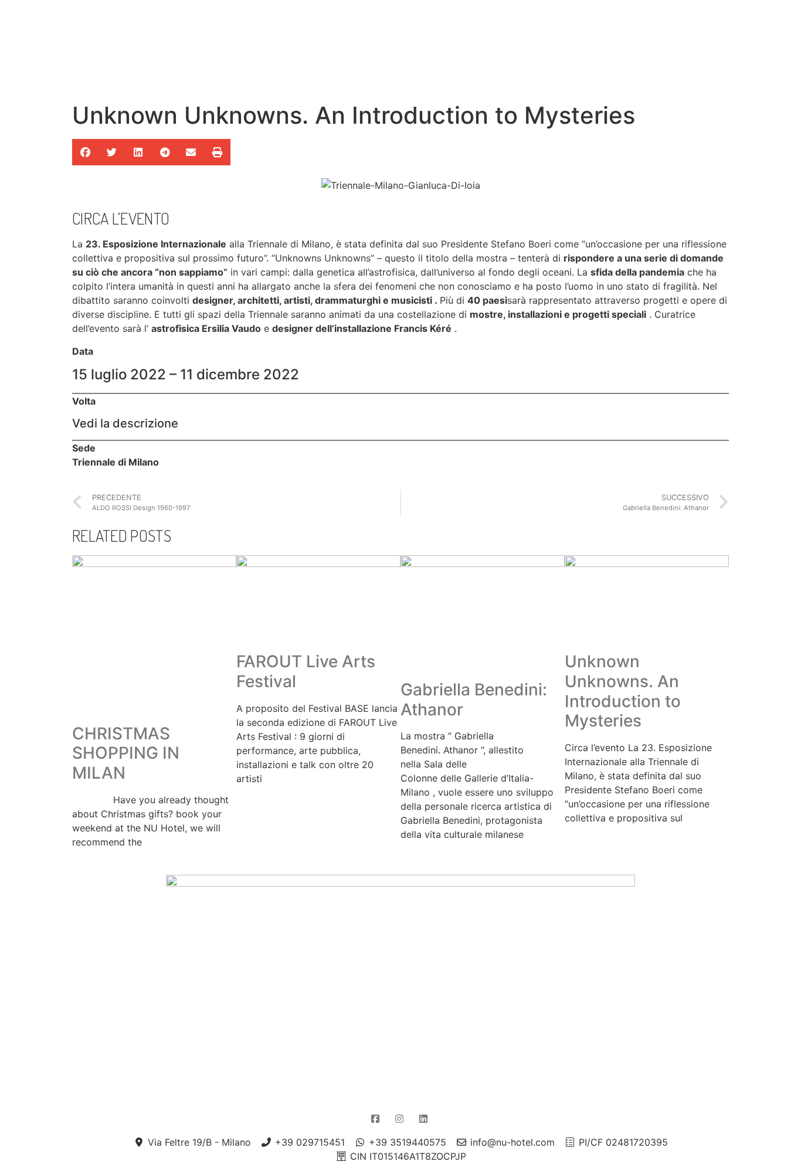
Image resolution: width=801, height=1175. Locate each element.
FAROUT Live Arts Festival (305, 671)
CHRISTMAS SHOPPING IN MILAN (125, 753)
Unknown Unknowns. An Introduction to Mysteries (623, 691)
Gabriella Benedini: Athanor (473, 699)
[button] (85, 152)
